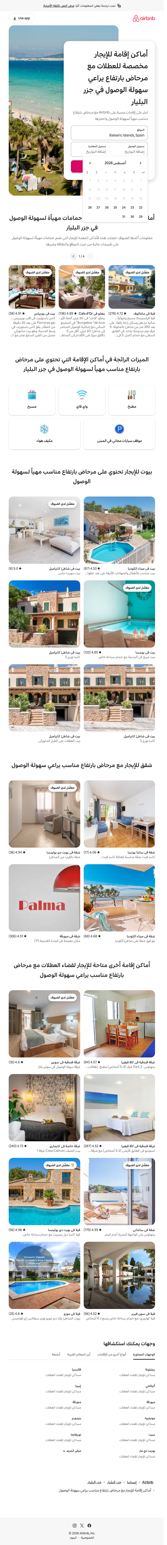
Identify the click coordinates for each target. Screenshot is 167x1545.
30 (132, 217)
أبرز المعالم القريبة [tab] (78, 1354)
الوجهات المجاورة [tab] (144, 1354)
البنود (73, 1538)
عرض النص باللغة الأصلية (58, 6)
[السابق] (90, 256)
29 (140, 217)
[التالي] (73, 256)
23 (132, 207)
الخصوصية (87, 1538)
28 (90, 207)
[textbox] (129, 152)
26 (107, 207)
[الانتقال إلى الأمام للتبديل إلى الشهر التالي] (90, 163)
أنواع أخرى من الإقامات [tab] (111, 1354)
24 (123, 207)
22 (140, 207)
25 (115, 207)
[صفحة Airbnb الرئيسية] (144, 18)
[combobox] (109, 135)
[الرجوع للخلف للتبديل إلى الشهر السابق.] (140, 163)
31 (123, 217)
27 (98, 207)
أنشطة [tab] (56, 1354)
